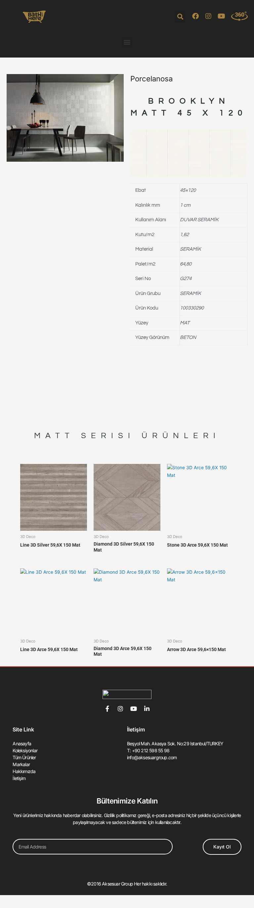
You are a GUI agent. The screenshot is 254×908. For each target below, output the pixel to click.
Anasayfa (22, 743)
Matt (54, 436)
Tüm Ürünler (24, 757)
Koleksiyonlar (25, 750)
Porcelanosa (151, 78)
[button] (180, 16)
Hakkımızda (24, 771)
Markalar (21, 764)
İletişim (19, 778)
